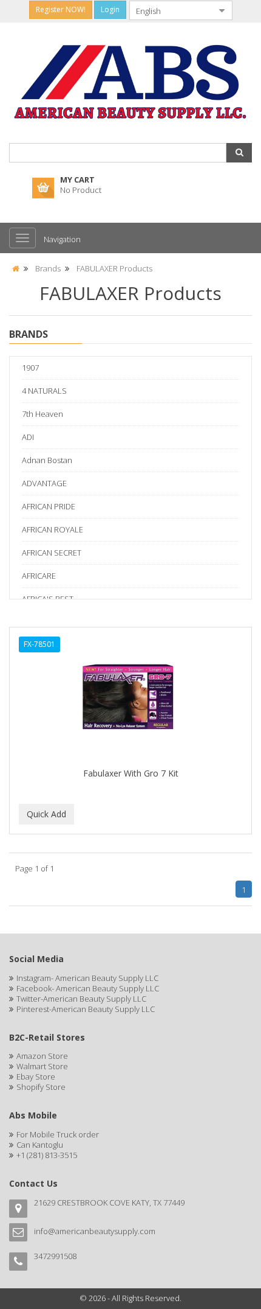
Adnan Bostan (47, 460)
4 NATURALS (44, 390)
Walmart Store (42, 1066)
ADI (28, 436)
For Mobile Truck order (57, 1134)
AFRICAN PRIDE (48, 506)
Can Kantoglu (39, 1144)
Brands (48, 268)
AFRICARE (39, 575)
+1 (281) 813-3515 (46, 1155)
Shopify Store (41, 1086)
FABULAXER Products (114, 268)
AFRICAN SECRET (51, 552)
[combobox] (171, 10)
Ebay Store (35, 1076)
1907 (30, 367)
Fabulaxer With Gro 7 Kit (130, 773)
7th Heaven (42, 413)
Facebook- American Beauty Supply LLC (87, 988)
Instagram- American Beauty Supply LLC (87, 977)
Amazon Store (42, 1055)
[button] (239, 152)
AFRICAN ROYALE (52, 529)
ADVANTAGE (44, 483)
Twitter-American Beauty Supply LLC (81, 998)
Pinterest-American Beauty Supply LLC (85, 1009)
